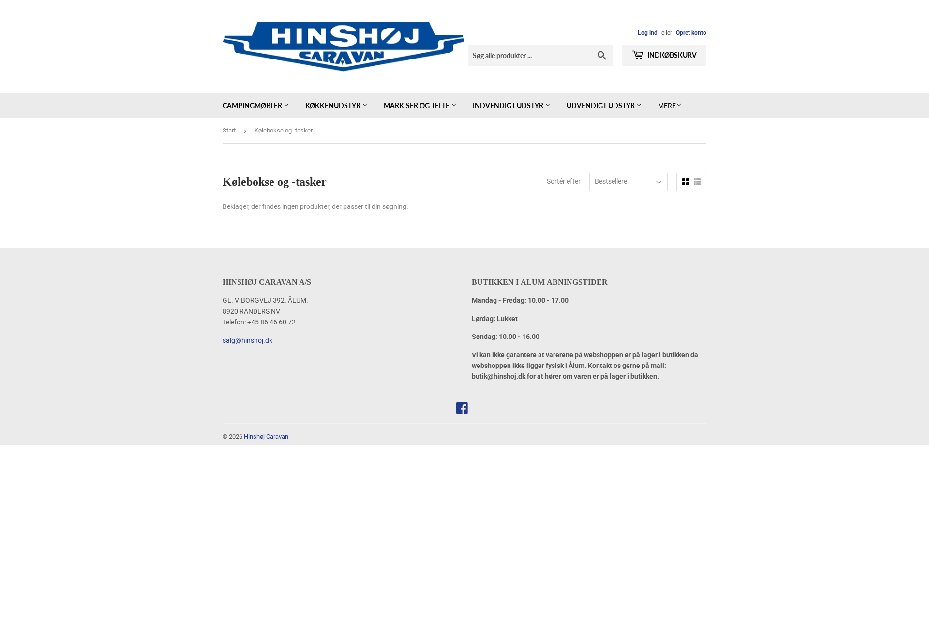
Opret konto (691, 32)
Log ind (648, 32)
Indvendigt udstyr (509, 106)
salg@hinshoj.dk (247, 340)
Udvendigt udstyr (601, 106)
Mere (667, 106)
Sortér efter (564, 181)
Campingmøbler (253, 106)
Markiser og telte (417, 106)
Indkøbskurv (671, 55)
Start (229, 130)
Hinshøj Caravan (266, 436)
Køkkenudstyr (333, 106)
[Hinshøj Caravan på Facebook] (462, 410)
